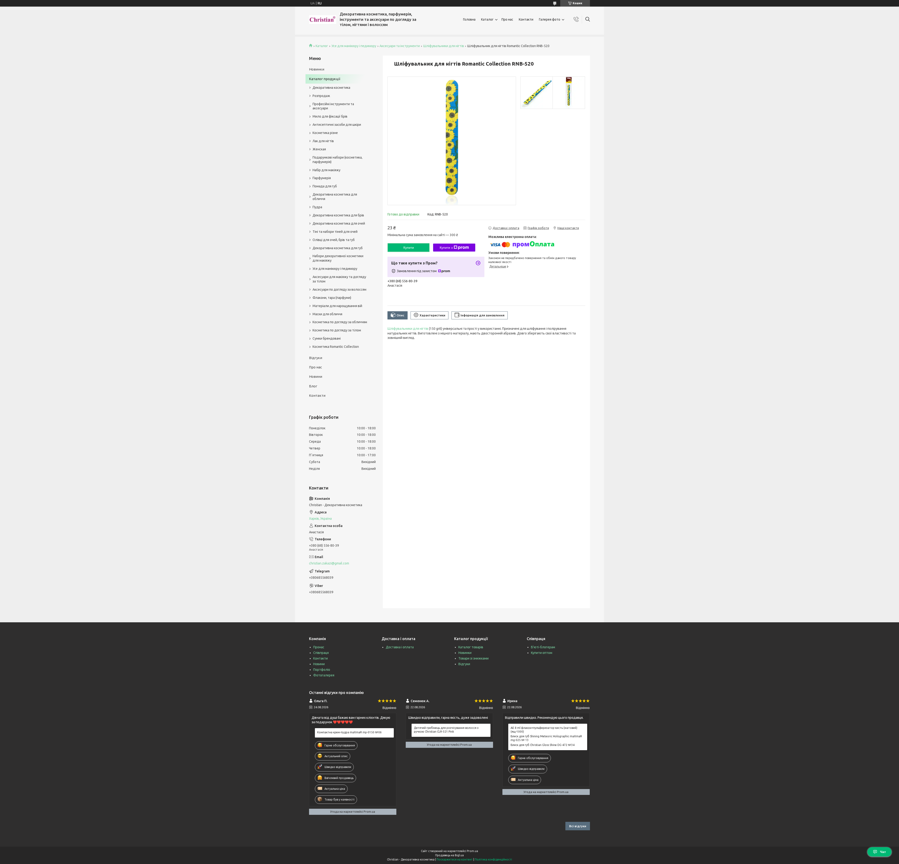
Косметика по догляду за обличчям (340, 322)
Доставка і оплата (400, 647)
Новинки (316, 69)
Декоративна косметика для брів (338, 215)
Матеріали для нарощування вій (337, 306)
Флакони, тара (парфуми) (332, 298)
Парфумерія (322, 178)
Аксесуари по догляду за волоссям (339, 289)
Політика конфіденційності (493, 859)
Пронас (318, 647)
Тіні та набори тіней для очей (335, 232)
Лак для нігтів (323, 141)
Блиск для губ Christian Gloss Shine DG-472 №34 (543, 744)
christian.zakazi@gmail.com (329, 563)
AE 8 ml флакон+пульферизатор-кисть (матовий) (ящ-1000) (544, 729)
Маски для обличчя (327, 314)
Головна (469, 19)
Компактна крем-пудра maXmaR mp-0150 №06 (349, 732)
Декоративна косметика (331, 87)
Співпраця (321, 653)
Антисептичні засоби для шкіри (337, 124)
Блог (313, 386)
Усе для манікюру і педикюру (354, 46)
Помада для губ (325, 186)
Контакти (526, 19)
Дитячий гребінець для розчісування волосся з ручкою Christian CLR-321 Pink (446, 729)
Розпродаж (321, 96)
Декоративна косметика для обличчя (335, 197)
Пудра (317, 207)
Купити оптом (541, 653)
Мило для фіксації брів (330, 116)
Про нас (507, 19)
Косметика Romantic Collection (336, 347)
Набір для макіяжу (326, 170)
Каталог (487, 19)
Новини (315, 376)
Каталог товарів (470, 647)
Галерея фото (549, 19)
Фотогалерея (323, 675)
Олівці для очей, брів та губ (334, 240)
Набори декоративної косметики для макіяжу (338, 258)
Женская (319, 149)
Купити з (446, 247)
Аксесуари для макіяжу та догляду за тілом (339, 279)
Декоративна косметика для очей (339, 223)
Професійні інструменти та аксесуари (333, 106)
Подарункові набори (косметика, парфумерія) (337, 160)
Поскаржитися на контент (455, 859)
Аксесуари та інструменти (399, 46)
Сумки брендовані (327, 338)
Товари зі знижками (473, 658)
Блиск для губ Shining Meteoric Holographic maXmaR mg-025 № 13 (546, 738)
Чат (883, 852)
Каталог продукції (324, 79)
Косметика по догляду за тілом (337, 330)
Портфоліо (321, 669)
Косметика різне (325, 133)
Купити (408, 247)
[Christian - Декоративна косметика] (322, 19)
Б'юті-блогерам (543, 647)
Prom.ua (472, 851)
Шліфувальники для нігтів (443, 46)
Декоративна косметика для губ (338, 248)
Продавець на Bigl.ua (449, 855)
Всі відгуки (577, 826)
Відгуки (315, 358)
